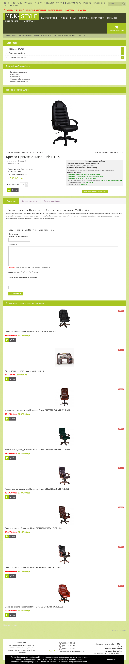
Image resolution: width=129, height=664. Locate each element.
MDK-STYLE (21, 643)
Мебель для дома (17, 58)
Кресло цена (15, 77)
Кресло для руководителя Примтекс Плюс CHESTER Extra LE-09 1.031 (37, 410)
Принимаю (110, 659)
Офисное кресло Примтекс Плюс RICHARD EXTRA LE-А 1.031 (33, 568)
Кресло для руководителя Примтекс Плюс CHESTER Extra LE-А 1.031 (37, 489)
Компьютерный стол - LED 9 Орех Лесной (24, 371)
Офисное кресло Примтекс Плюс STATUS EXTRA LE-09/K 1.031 (34, 607)
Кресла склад (51, 35)
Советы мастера (119, 631)
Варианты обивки (52, 201)
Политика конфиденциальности (74, 662)
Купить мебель (11, 35)
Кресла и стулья (38, 35)
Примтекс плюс (27, 169)
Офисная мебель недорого (20, 79)
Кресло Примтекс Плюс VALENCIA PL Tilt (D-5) (25, 152)
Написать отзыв (13, 163)
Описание (11, 201)
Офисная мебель (16, 53)
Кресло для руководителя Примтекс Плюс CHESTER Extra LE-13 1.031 (37, 450)
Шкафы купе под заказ (18, 72)
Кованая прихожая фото (19, 81)
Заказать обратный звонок (94, 191)
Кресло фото (15, 74)
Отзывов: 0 (22, 161)
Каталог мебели (25, 35)
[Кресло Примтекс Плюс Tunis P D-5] (64, 123)
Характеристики (29, 201)
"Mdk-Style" (53, 651)
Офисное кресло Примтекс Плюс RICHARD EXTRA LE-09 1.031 (34, 528)
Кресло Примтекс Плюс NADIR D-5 (108, 152)
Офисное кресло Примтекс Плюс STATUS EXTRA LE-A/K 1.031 (33, 332)
